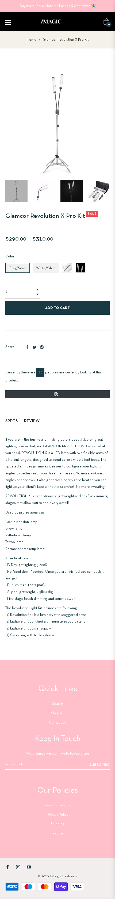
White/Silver (46, 268)
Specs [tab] (11, 421)
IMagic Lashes (62, 876)
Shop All (57, 713)
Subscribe (99, 765)
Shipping (57, 824)
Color (9, 256)
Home (31, 40)
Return (57, 833)
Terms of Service (57, 805)
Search (57, 704)
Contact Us (57, 722)
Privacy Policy (57, 814)
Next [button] (105, 191)
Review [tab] (32, 421)
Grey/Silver (18, 268)
